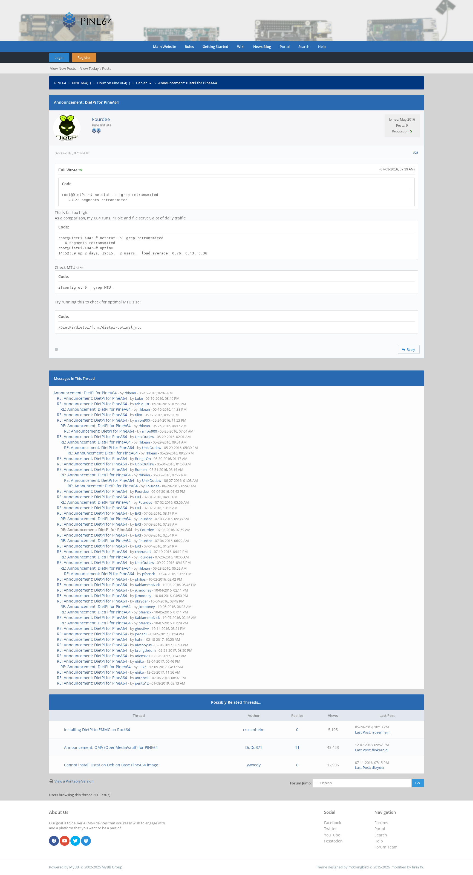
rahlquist (142, 403)
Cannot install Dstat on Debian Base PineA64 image (111, 764)
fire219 (417, 867)
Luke (139, 398)
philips (140, 579)
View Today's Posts (95, 68)
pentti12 (142, 683)
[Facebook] (54, 841)
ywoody (254, 764)
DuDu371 (253, 747)
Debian (142, 82)
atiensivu (142, 655)
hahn (139, 639)
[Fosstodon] (86, 841)
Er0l (138, 496)
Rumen (141, 469)
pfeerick (148, 573)
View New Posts (63, 68)
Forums (381, 822)
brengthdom (145, 650)
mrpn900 (142, 420)
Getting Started (215, 46)
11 (297, 747)
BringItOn (143, 458)
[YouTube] (65, 841)
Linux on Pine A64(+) (113, 82)
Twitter (330, 828)
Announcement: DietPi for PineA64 (85, 392)
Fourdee (101, 119)
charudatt (143, 551)
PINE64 (60, 82)
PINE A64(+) (81, 82)
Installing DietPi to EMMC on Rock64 (97, 729)
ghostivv (142, 628)
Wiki (240, 46)
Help (322, 46)
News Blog (262, 46)
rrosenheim (253, 729)
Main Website (164, 46)
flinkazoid (380, 749)
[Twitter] (75, 841)
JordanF (141, 633)
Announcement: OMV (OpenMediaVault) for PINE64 (111, 747)
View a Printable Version (74, 781)
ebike (139, 661)
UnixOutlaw (144, 436)
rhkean (130, 392)
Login (59, 57)
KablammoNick (147, 584)
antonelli (142, 677)
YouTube (332, 835)
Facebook (332, 822)
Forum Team (385, 847)
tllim (138, 414)
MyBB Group (112, 867)
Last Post (362, 732)
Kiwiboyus (143, 644)
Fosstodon (333, 841)
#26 (415, 152)
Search (303, 46)
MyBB (74, 867)
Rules (189, 46)
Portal (285, 46)
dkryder (141, 601)
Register (84, 57)
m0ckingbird (358, 867)
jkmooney (143, 590)
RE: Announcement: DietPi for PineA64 (92, 398)
